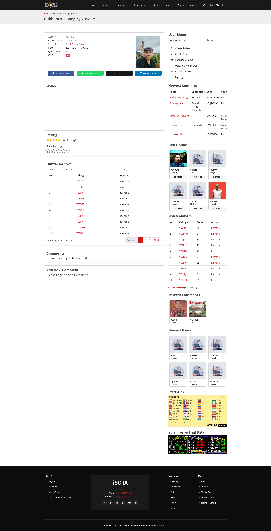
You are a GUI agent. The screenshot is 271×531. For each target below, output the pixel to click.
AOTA (173, 508)
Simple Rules (207, 492)
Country (123, 175)
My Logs (179, 77)
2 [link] (145, 240)
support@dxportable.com (123, 496)
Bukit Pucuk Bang (75, 44)
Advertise (53, 487)
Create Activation (184, 48)
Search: (128, 169)
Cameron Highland (179, 115)
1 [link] (140, 240)
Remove (215, 227)
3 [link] (149, 240)
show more (176, 287)
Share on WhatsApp (91, 73)
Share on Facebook (61, 73)
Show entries (60, 169)
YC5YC (120, 489)
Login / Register (217, 5)
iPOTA (173, 503)
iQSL (173, 492)
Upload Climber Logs (186, 65)
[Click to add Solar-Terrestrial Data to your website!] (197, 444)
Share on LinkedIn (149, 73)
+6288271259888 (124, 493)
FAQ (203, 5)
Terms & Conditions (210, 503)
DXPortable (176, 487)
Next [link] (156, 240)
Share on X (120, 73)
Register (52, 481)
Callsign (80, 175)
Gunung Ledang (177, 125)
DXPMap (174, 481)
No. (51, 175)
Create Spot (181, 54)
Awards (192, 5)
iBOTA (173, 498)
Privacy (204, 487)
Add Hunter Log (183, 71)
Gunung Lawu (176, 103)
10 (50, 233)
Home (93, 5)
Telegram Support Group (60, 498)
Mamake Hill (175, 134)
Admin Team (55, 492)
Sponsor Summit (184, 59)
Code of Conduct (209, 498)
